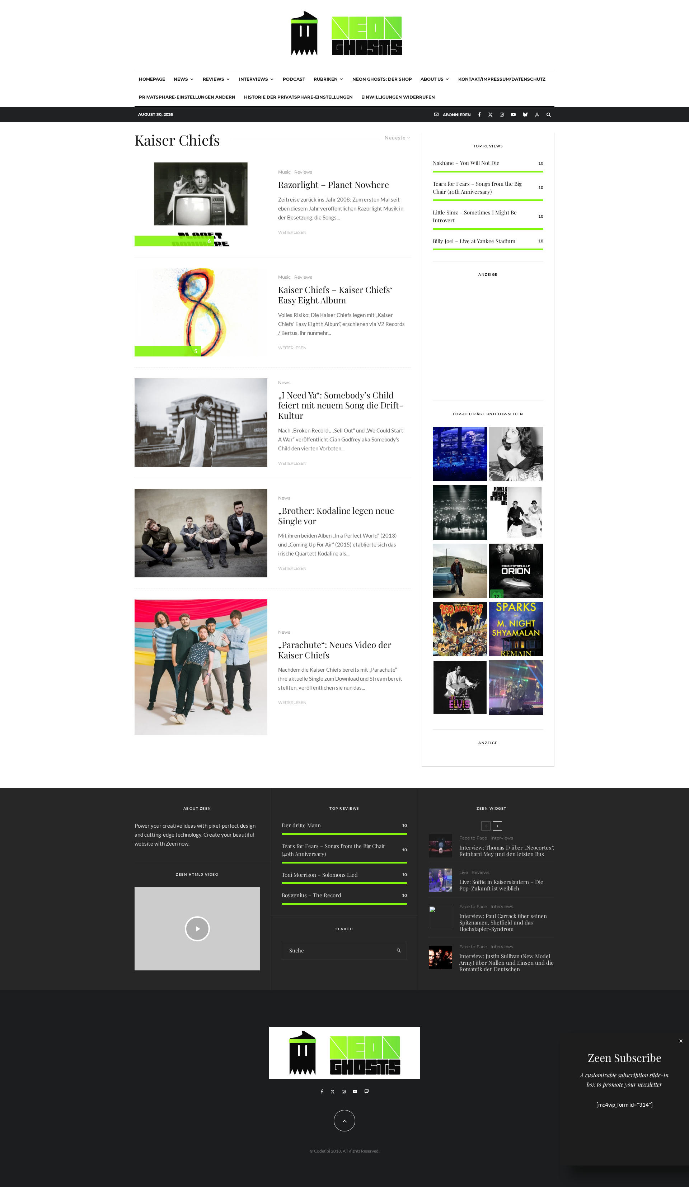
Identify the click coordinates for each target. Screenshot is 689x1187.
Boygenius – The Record (311, 895)
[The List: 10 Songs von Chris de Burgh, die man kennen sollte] (460, 513)
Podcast (294, 79)
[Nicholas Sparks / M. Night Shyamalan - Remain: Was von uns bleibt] (516, 630)
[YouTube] (513, 114)
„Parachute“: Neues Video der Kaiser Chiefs (334, 649)
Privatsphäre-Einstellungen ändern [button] (187, 97)
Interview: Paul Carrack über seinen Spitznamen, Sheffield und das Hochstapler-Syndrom (503, 922)
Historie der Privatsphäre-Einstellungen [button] (298, 97)
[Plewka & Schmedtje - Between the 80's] (516, 513)
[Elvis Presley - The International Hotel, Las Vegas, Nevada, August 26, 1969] (460, 688)
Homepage (152, 79)
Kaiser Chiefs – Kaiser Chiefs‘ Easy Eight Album (335, 294)
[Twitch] (366, 1091)
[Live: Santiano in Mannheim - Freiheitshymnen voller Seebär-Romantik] (460, 455)
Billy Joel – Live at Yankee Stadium (474, 241)
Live (463, 872)
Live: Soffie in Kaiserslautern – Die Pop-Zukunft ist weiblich (501, 885)
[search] (399, 950)
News (181, 79)
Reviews (213, 79)
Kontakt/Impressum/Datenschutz (501, 79)
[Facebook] (479, 114)
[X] (490, 114)
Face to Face (473, 838)
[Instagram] (501, 114)
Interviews (253, 79)
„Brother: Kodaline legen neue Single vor (336, 515)
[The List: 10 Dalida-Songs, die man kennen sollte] (516, 455)
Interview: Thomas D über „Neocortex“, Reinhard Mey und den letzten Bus (506, 850)
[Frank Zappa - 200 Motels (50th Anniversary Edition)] (460, 630)
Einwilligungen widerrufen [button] (398, 97)
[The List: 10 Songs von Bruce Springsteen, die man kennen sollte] (460, 572)
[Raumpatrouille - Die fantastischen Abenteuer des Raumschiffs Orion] (516, 572)
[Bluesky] (525, 114)
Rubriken (326, 79)
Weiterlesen (292, 232)
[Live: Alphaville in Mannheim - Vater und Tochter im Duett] (516, 688)
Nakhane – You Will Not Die (466, 162)
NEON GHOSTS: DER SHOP (382, 79)
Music (284, 172)
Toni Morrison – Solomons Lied (320, 874)
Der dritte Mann (301, 825)
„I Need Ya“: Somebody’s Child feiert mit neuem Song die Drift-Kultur (340, 405)
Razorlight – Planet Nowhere (333, 184)
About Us (432, 79)
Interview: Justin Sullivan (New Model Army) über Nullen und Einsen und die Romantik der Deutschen (506, 962)
